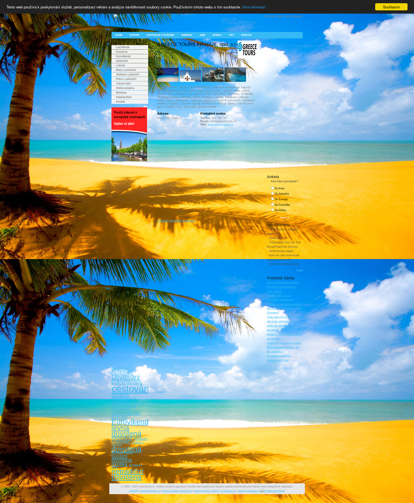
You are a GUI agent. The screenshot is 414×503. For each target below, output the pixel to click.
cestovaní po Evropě (125, 415)
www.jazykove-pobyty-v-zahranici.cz (215, 490)
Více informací (254, 7)
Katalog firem (124, 97)
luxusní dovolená (121, 458)
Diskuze (246, 35)
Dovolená (121, 51)
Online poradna (125, 88)
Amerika (186, 35)
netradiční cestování (122, 370)
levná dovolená (126, 431)
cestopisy (122, 438)
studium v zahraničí (129, 440)
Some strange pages (281, 251)
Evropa (134, 35)
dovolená (126, 449)
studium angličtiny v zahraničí (123, 398)
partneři (133, 490)
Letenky (120, 65)
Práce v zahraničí (126, 79)
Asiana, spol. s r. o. (279, 295)
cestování (131, 388)
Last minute (274, 291)
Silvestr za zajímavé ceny (284, 264)
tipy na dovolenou (123, 408)
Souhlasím (391, 6)
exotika (119, 464)
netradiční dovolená (127, 474)
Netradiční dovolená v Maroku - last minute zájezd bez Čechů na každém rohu (284, 304)
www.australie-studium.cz (177, 490)
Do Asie (279, 188)
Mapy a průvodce (126, 69)
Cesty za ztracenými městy (284, 343)
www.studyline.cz (150, 490)
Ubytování (122, 60)
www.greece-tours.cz (221, 124)
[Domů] (118, 15)
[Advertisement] (128, 230)
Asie (202, 35)
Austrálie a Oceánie (160, 35)
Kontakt (120, 101)
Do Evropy (281, 199)
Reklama (121, 92)
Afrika (216, 35)
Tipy (231, 35)
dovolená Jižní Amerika (126, 380)
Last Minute (123, 47)
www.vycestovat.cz (249, 490)
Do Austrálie (282, 204)
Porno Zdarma (277, 238)
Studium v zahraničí (127, 74)
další (299, 270)
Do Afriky (280, 210)
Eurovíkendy (123, 56)
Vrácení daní (123, 83)
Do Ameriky (281, 193)
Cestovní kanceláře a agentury (176, 220)
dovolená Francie (122, 452)
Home (118, 35)
